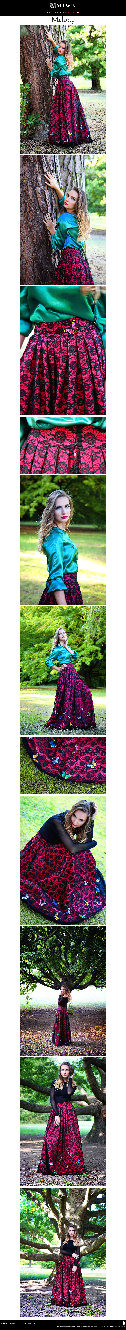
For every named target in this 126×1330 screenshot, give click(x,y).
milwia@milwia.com (13, 1323)
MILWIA (48, 13)
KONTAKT (63, 13)
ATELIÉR (55, 13)
